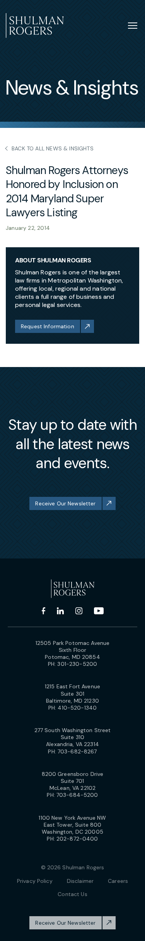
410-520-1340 (77, 707)
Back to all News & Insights (53, 148)
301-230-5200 (77, 663)
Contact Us (72, 894)
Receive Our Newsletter (65, 503)
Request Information (47, 326)
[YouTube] (99, 610)
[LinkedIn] (60, 610)
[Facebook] (43, 610)
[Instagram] (78, 610)
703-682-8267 (77, 751)
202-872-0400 (77, 838)
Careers (118, 880)
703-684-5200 (77, 794)
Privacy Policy (35, 880)
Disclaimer (80, 880)
